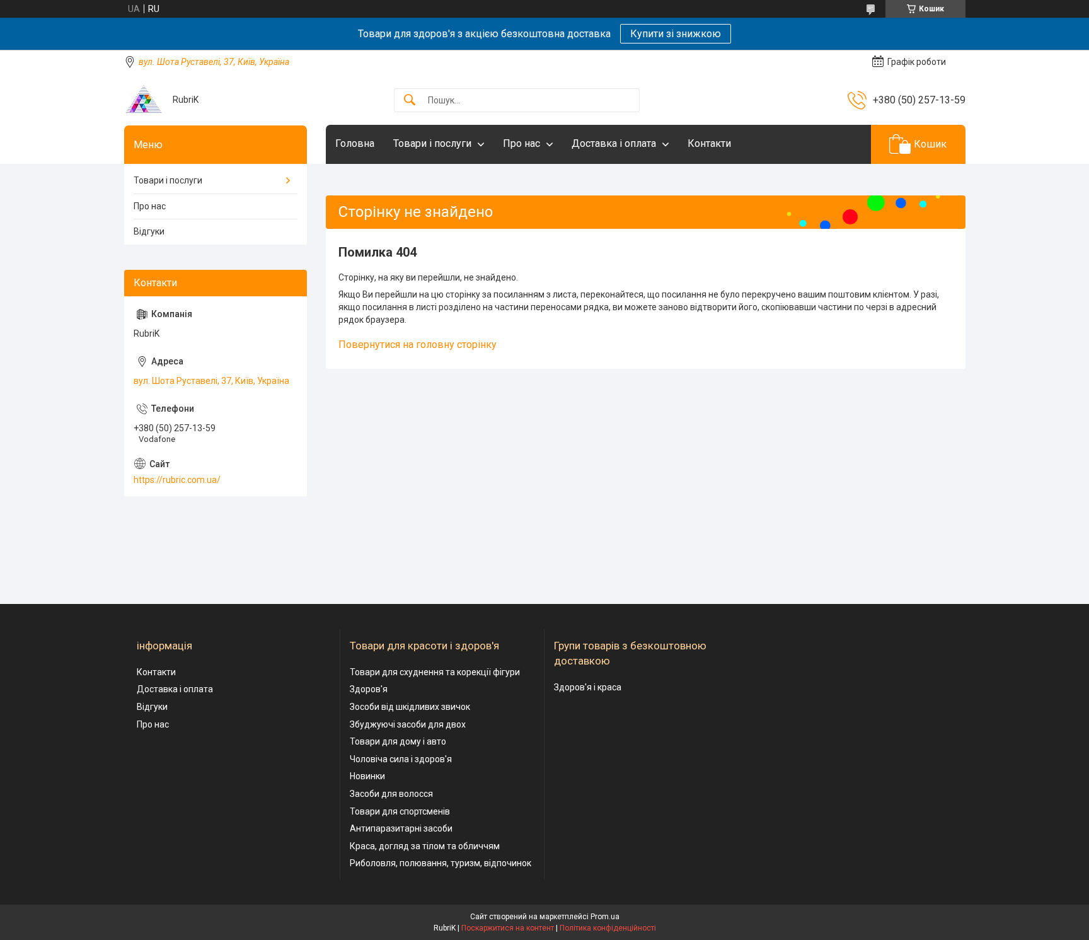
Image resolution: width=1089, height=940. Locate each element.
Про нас (521, 143)
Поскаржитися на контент (507, 928)
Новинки (367, 776)
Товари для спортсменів (400, 811)
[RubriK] (143, 99)
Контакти (709, 143)
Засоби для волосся (391, 794)
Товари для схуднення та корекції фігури (435, 672)
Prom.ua (605, 916)
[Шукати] (409, 100)
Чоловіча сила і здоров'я (401, 759)
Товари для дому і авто (398, 741)
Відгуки (149, 231)
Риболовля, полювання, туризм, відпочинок (440, 863)
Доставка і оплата (614, 143)
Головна (354, 143)
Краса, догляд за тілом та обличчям (425, 846)
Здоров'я (369, 689)
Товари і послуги (432, 143)
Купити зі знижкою (675, 34)
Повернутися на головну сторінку (417, 345)
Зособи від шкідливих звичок (410, 707)
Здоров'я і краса (587, 687)
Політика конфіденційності (608, 928)
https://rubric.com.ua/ (177, 480)
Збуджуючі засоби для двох (408, 724)
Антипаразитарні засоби (401, 828)
